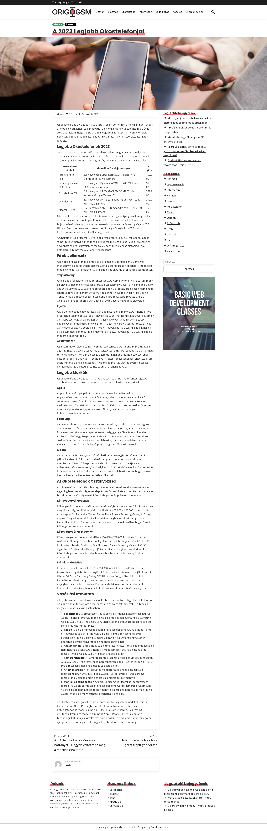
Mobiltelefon (174, 206)
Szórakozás (128, 11)
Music (170, 212)
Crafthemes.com (159, 827)
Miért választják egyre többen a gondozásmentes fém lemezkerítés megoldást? (184, 151)
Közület (177, 11)
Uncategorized (176, 245)
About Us (115, 801)
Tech (170, 229)
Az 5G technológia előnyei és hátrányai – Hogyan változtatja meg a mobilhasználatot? (79, 745)
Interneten (145, 11)
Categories (116, 789)
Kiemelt (58, 24)
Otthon (100, 11)
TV (168, 240)
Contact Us (116, 805)
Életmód (113, 11)
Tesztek (70, 24)
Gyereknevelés (194, 11)
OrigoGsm (113, 827)
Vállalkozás (162, 11)
